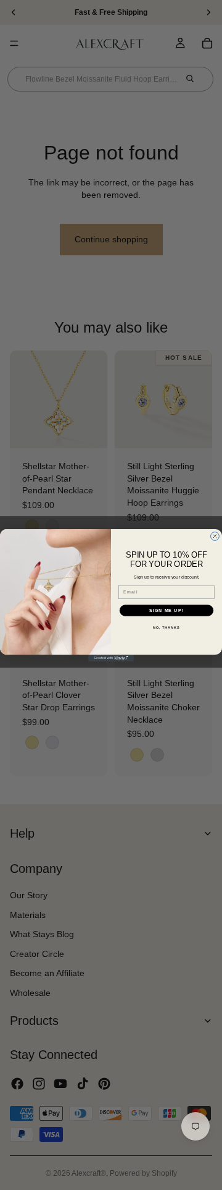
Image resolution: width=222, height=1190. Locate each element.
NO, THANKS (166, 627)
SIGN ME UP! (166, 610)
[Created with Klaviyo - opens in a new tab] (111, 658)
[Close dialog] (215, 536)
